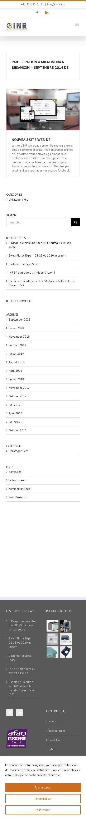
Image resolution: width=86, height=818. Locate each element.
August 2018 (17, 362)
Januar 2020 (16, 328)
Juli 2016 (14, 422)
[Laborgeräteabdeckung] (52, 625)
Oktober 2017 (18, 396)
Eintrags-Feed (17, 480)
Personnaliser (43, 799)
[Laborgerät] (65, 638)
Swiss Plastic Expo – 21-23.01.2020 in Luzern (37, 255)
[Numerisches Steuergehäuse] (65, 625)
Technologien (57, 731)
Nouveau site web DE (31, 139)
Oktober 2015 (18, 430)
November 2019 (19, 336)
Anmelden (15, 472)
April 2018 (15, 371)
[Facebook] (9, 712)
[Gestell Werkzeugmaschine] (65, 651)
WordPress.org (18, 497)
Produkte (54, 740)
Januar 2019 (16, 353)
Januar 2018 (16, 379)
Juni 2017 (15, 405)
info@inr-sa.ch (56, 4)
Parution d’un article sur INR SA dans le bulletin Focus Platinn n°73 (22, 688)
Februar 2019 (17, 345)
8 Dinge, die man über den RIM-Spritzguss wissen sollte (23, 625)
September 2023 (19, 319)
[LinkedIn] (19, 712)
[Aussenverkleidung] (52, 651)
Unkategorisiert (18, 199)
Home (52, 721)
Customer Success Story (24, 264)
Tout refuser (43, 810)
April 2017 (15, 413)
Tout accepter (43, 787)
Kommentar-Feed (19, 489)
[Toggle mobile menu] (77, 24)
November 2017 (19, 388)
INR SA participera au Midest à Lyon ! (32, 272)
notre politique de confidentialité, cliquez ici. (33, 775)
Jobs (51, 749)
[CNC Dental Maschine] (52, 638)
